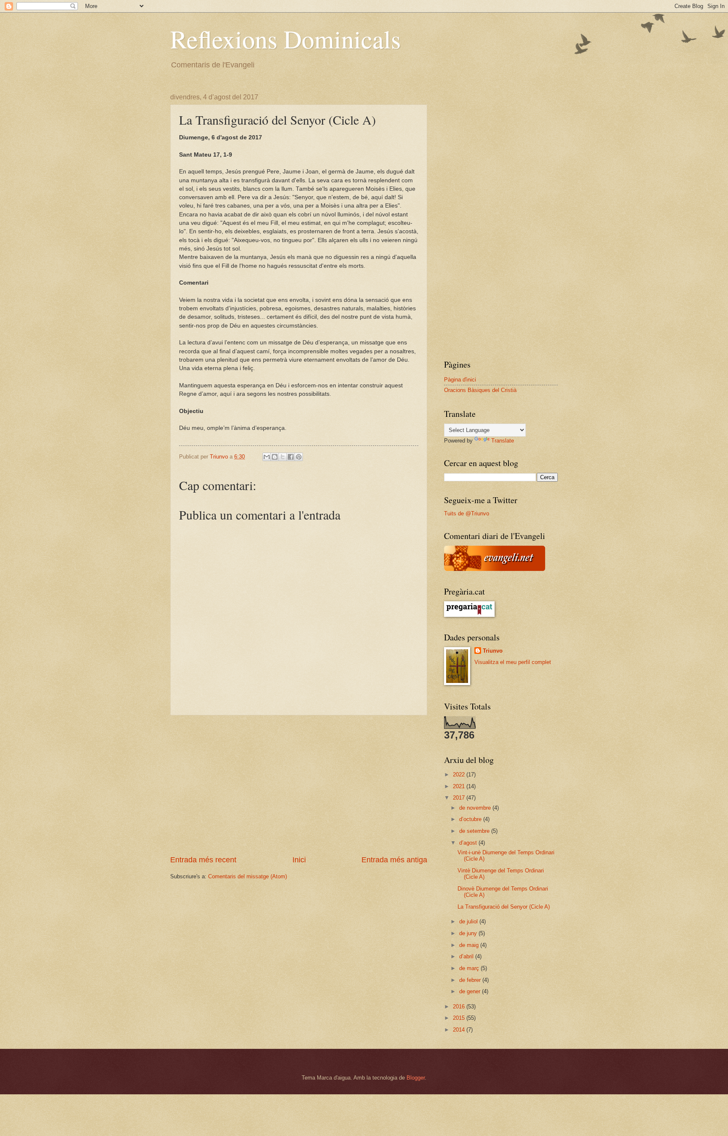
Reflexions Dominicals (285, 39)
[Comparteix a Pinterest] (298, 457)
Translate (502, 440)
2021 (459, 786)
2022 (459, 774)
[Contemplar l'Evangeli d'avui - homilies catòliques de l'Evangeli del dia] (494, 569)
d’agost (469, 843)
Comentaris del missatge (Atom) (247, 876)
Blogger (416, 1078)
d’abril (467, 956)
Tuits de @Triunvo (466, 513)
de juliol (469, 921)
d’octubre (471, 819)
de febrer (470, 980)
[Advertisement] (298, 785)
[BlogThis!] (274, 457)
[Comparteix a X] (282, 457)
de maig (469, 945)
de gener (470, 991)
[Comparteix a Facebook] (290, 457)
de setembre (475, 831)
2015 (459, 1018)
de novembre (475, 808)
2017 (459, 798)
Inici (299, 860)
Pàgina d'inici (460, 379)
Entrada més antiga (394, 860)
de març (470, 968)
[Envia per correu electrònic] (266, 457)
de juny (469, 933)
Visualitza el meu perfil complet (512, 662)
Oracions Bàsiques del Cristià (480, 390)
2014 (459, 1030)
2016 (459, 1006)
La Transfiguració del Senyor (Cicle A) (504, 907)
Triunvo (493, 651)
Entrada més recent (203, 860)
